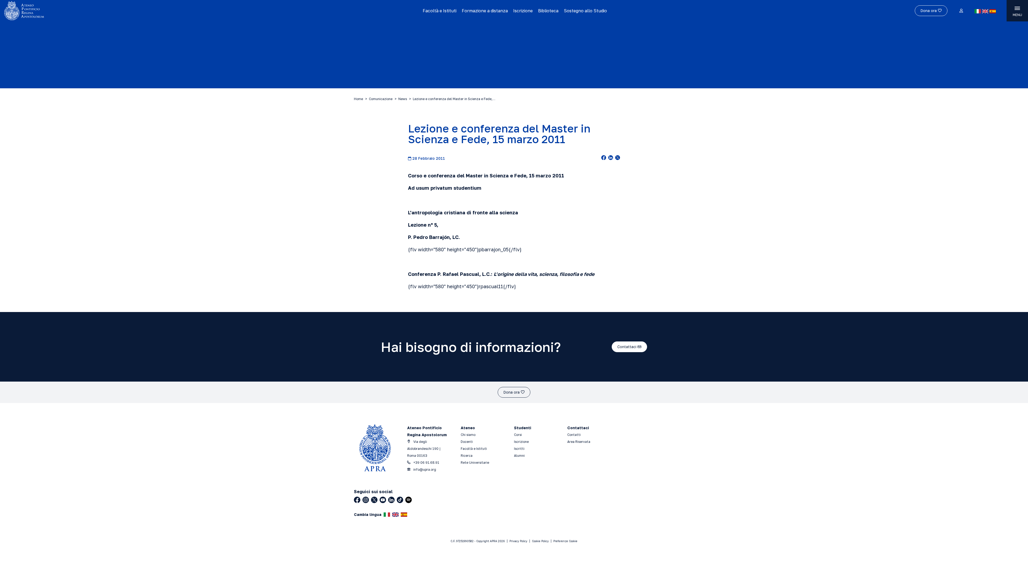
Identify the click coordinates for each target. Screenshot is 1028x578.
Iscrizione (523, 10)
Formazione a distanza (485, 10)
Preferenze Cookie (565, 541)
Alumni (519, 456)
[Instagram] (365, 500)
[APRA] (129, 10)
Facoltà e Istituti (439, 10)
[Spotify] (408, 500)
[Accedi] (961, 11)
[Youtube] (383, 500)
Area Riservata (578, 442)
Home (358, 99)
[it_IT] (977, 11)
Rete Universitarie (475, 463)
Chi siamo (468, 435)
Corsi (518, 435)
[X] (374, 500)
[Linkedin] (391, 500)
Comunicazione (380, 99)
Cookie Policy (540, 541)
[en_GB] (985, 11)
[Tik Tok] (400, 500)
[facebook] (603, 158)
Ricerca (467, 456)
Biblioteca (548, 10)
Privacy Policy (518, 541)
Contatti (574, 435)
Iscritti (519, 449)
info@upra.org (424, 469)
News (402, 99)
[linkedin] (610, 158)
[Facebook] (357, 500)
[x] (617, 158)
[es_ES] (992, 11)
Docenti (467, 442)
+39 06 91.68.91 (426, 463)
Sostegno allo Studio (585, 10)
